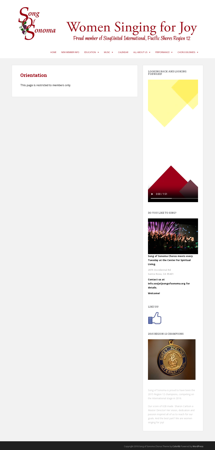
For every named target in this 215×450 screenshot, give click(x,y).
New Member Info (70, 52)
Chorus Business (186, 52)
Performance (162, 52)
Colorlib (176, 446)
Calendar (123, 52)
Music (107, 52)
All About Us (140, 52)
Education (90, 52)
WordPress (198, 446)
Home (53, 52)
